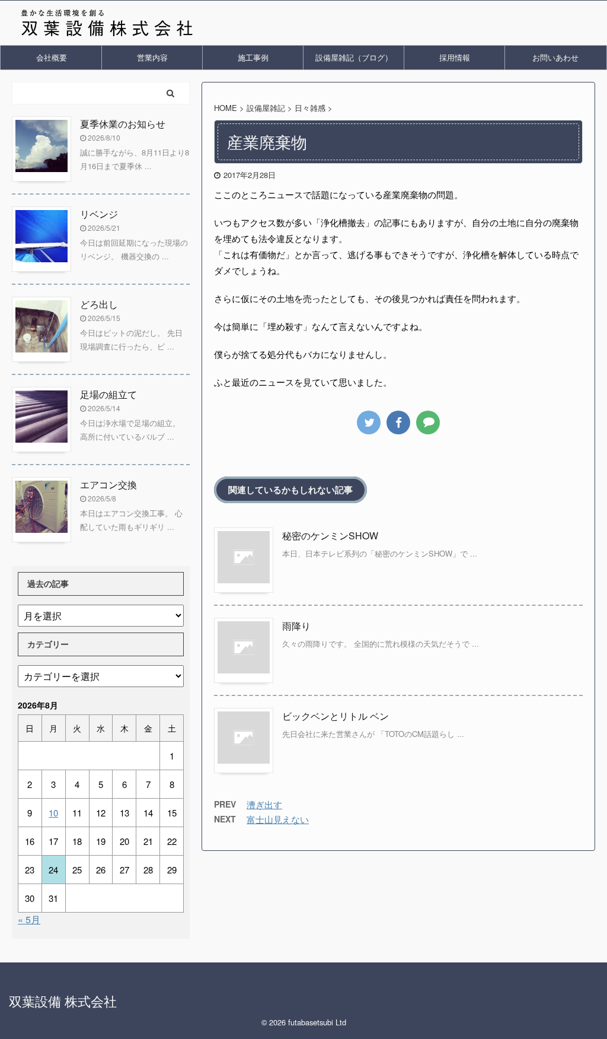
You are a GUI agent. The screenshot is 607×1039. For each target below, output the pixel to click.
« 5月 (29, 919)
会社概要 (51, 57)
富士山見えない (278, 819)
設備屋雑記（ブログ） (353, 57)
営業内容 (152, 57)
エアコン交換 (108, 484)
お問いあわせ (555, 57)
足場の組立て (108, 394)
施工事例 (253, 57)
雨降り (296, 626)
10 (53, 812)
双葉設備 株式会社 (63, 1001)
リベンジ (99, 214)
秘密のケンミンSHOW (330, 535)
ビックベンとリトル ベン (335, 716)
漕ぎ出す (264, 804)
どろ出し (99, 304)
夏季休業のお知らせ (122, 124)
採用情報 (454, 57)
